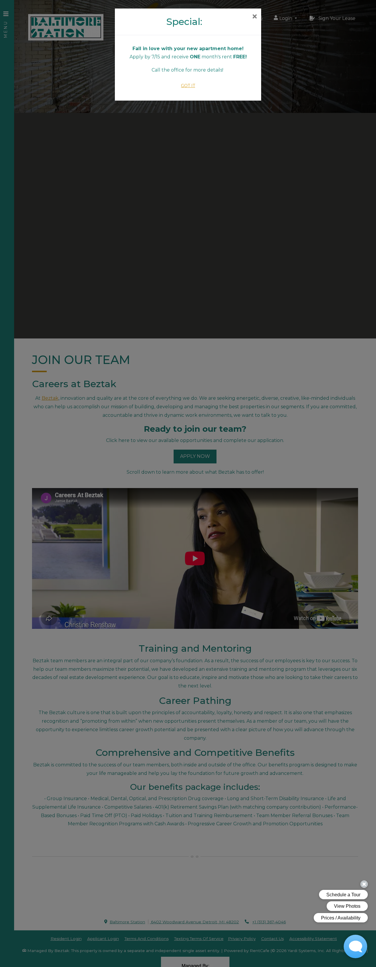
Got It (188, 85)
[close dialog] (254, 17)
